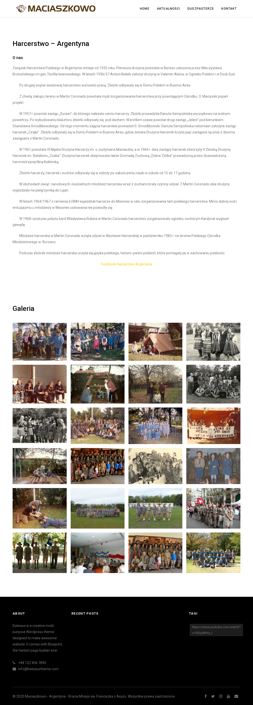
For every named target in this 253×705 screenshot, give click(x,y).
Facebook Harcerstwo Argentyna (126, 264)
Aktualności (168, 8)
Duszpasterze (201, 8)
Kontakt (228, 8)
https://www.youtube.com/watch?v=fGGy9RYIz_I (216, 630)
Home (144, 8)
